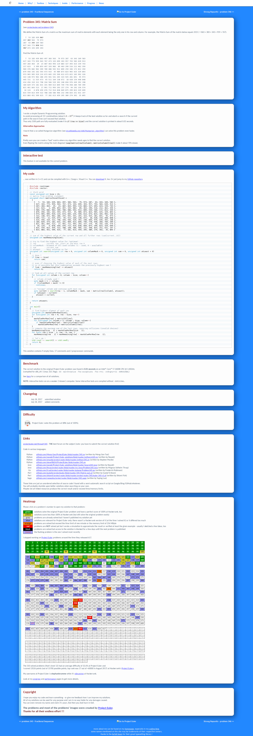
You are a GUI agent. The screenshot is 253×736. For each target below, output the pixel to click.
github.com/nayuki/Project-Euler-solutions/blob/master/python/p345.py (67, 457)
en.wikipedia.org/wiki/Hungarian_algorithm (85, 131)
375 (142, 592)
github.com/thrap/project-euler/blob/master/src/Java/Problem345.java (67, 468)
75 (142, 549)
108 (61, 557)
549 (137, 617)
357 (56, 592)
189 (89, 566)
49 (137, 546)
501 (27, 614)
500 (142, 609)
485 (70, 609)
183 (61, 566)
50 (142, 546)
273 (132, 577)
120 (118, 557)
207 (56, 571)
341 (99, 589)
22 (128, 543)
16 (99, 543)
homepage (129, 729)
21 (123, 543)
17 (104, 543)
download (100, 179)
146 (123, 560)
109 (65, 557)
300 (142, 580)
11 (75, 543)
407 (56, 600)
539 (89, 617)
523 (132, 614)
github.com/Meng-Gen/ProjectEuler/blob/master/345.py (60, 455)
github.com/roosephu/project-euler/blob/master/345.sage (61, 478)
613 (85, 629)
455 (46, 606)
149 (137, 560)
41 (99, 546)
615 (94, 629)
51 (28, 549)
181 (51, 566)
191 (99, 566)
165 (94, 563)
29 (42, 546)
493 (108, 609)
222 (128, 571)
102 (32, 557)
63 (85, 549)
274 (137, 577)
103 (37, 557)
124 (137, 557)
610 (70, 629)
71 (123, 549)
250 (142, 574)
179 (42, 566)
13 (85, 543)
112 (80, 557)
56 (52, 549)
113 (85, 557)
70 (118, 549)
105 (46, 557)
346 (123, 589)
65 (94, 549)
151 (27, 563)
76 (28, 552)
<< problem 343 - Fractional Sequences (36, 12)
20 (118, 543)
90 (94, 552)
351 (27, 592)
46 (123, 546)
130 (46, 560)
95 (118, 552)
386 (75, 595)
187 (80, 566)
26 (28, 546)
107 (56, 557)
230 (46, 574)
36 (75, 546)
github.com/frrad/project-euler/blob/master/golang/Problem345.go (65, 470)
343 (108, 589)
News (101, 3)
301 (27, 586)
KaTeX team (117, 734)
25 (142, 543)
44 (114, 546)
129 (42, 560)
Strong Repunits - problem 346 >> (219, 12)
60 (71, 549)
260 (70, 577)
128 (37, 560)
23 (133, 543)
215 (94, 571)
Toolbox (40, 3)
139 (89, 560)
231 (51, 574)
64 (90, 549)
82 (56, 552)
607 (56, 629)
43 (109, 546)
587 (80, 624)
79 (42, 552)
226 (27, 574)
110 (70, 557)
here (29, 377)
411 (75, 600)
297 (128, 580)
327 (32, 589)
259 (65, 577)
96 (123, 552)
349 (137, 589)
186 (75, 566)
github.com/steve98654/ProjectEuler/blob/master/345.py (61, 462)
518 (108, 614)
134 (65, 560)
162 (80, 563)
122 (128, 557)
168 (108, 563)
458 (61, 606)
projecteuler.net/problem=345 (40, 27)
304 (42, 586)
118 (108, 557)
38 (85, 546)
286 (75, 580)
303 (37, 586)
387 (80, 595)
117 (104, 557)
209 (65, 571)
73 (133, 549)
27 (32, 546)
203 (37, 571)
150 (142, 560)
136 (75, 560)
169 (113, 563)
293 (108, 580)
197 (128, 566)
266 (99, 577)
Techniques (53, 3)
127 (32, 560)
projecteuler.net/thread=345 (35, 444)
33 (61, 546)
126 (27, 560)
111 (75, 557)
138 (85, 560)
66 (99, 549)
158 (61, 563)
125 (142, 557)
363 (85, 592)
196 (123, 566)
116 (99, 557)
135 (70, 560)
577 (32, 624)
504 (42, 614)
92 (104, 552)
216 (99, 571)
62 (80, 549)
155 (46, 563)
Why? (30, 3)
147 (128, 560)
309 (65, 586)
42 (104, 546)
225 (142, 571)
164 (89, 563)
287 (80, 580)
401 (27, 600)
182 (56, 566)
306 (51, 586)
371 (123, 592)
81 (52, 552)
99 (137, 552)
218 (108, 571)
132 (56, 560)
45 (118, 546)
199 (137, 566)
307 (56, 586)
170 (118, 563)
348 (132, 589)
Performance (77, 3)
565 (94, 620)
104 (42, 557)
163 (85, 563)
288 (85, 580)
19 (114, 543)
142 (104, 560)
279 (42, 580)
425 (142, 600)
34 (66, 546)
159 (65, 563)
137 (80, 560)
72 (128, 549)
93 (109, 552)
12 (80, 543)
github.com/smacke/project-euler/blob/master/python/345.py (62, 460)
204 (42, 571)
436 (75, 603)
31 (52, 546)
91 (99, 552)
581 (51, 624)
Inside (64, 3)
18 (109, 543)
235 (70, 574)
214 (89, 571)
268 (108, 577)
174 (137, 563)
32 (56, 546)
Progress (91, 3)
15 (94, 543)
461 (75, 606)
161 (75, 563)
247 (128, 574)
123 (132, 557)
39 (90, 546)
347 (128, 589)
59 (66, 549)
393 (108, 595)
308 (61, 586)
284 (65, 580)
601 (27, 629)
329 (42, 589)
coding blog (154, 729)
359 (65, 592)
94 (114, 552)
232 (56, 574)
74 (137, 549)
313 (85, 586)
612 (80, 629)
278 (37, 580)
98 (133, 552)
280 (46, 580)
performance (50, 679)
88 (85, 552)
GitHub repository (134, 179)
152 (32, 563)
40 (94, 546)
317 (104, 586)
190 (94, 566)
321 (123, 586)
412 (80, 600)
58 (61, 549)
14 (90, 543)
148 (132, 560)
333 (61, 589)
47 (128, 546)
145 (118, 560)
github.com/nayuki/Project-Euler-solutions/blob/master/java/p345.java (66, 465)
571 (123, 620)
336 (75, 589)
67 (104, 549)
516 (99, 614)
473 (132, 606)
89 (90, 552)
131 (51, 560)
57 (56, 549)
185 (70, 566)
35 (71, 546)
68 (109, 549)
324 (137, 586)
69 (114, 549)
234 (65, 574)
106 (51, 557)
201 (27, 571)
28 (37, 546)
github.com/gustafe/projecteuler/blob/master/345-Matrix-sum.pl (64, 473)
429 (42, 603)
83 (61, 552)
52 (32, 549)
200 (142, 566)
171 (123, 563)
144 (113, 560)
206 (51, 571)
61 (75, 549)
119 (113, 557)
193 (108, 566)
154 (42, 563)
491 (99, 609)
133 (61, 560)
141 (99, 560)
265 (94, 577)
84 (66, 552)
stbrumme (79, 674)
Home (21, 3)
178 (37, 566)
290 (94, 580)
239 (89, 574)
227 (32, 574)
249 (137, 574)
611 (75, 629)
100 (142, 552)
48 (133, 546)
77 (32, 552)
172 (128, 563)
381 (51, 595)
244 (113, 574)
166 (99, 563)
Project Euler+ (128, 669)
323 (132, 586)
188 (85, 566)
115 (94, 557)
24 (137, 543)
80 (47, 552)
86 (75, 552)
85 (71, 552)
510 (70, 614)
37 (80, 546)
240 (94, 574)
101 (27, 557)
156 (51, 563)
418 (108, 600)
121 (123, 557)
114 (89, 557)
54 (42, 549)
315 (94, 586)
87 (80, 552)
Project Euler (47, 538)
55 (47, 549)
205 (46, 571)
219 (113, 571)
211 (75, 571)
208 (61, 571)
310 (70, 586)
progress (36, 679)
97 (128, 552)
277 (32, 580)
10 (71, 543)
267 (104, 577)
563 (85, 620)
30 (47, 546)
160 (70, 563)
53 (37, 549)
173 (132, 563)
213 (85, 571)
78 (37, 552)
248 (132, 574)
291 (99, 580)
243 (108, 574)
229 (42, 574)
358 (61, 592)
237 (80, 574)
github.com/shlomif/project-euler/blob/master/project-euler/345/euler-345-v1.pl (71, 476)
